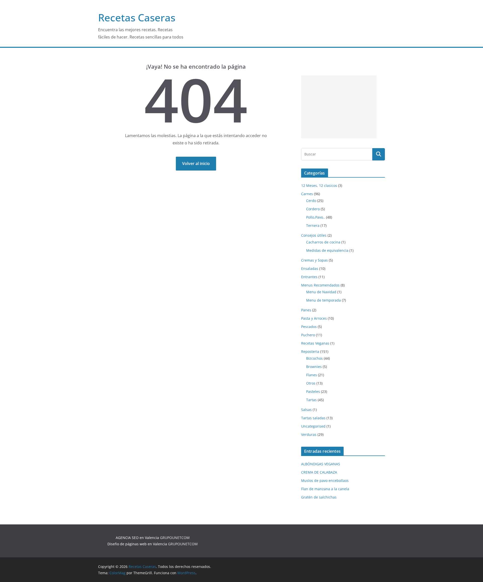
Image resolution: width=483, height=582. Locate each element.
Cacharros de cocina (323, 242)
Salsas (306, 409)
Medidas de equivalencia (327, 250)
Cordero (313, 208)
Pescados (309, 326)
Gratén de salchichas (319, 497)
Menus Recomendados (320, 285)
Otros (310, 383)
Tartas (311, 399)
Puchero (308, 334)
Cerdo (311, 200)
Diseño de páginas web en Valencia (137, 544)
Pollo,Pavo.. (315, 217)
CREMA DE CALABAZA (319, 472)
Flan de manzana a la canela (325, 488)
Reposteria (310, 351)
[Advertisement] (339, 106)
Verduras (308, 434)
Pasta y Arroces (314, 318)
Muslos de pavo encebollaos (325, 480)
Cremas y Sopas (314, 260)
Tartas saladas (313, 417)
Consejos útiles (314, 235)
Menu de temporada (323, 300)
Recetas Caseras (136, 17)
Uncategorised (313, 426)
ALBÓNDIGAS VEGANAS (320, 464)
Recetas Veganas (315, 343)
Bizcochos (314, 358)
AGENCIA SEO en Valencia (137, 537)
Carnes (307, 193)
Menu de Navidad (321, 291)
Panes (306, 310)
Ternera (312, 225)
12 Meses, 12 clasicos (319, 185)
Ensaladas (309, 268)
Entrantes (309, 276)
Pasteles (313, 391)
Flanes (311, 374)
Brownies (314, 366)
